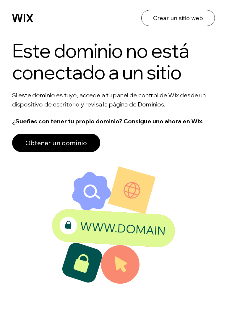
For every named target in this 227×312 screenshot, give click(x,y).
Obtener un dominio (56, 143)
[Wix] (22, 18)
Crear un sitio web (178, 18)
